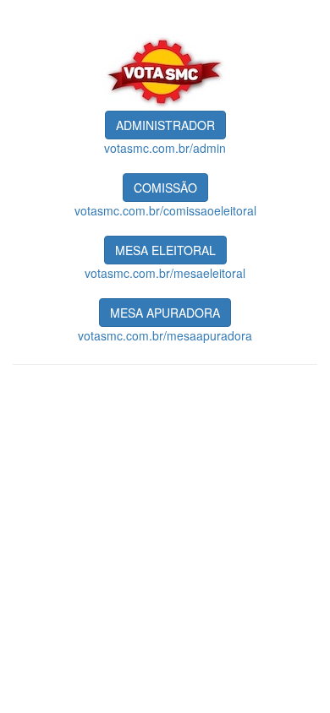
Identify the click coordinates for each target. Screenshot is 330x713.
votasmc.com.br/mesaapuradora (165, 335)
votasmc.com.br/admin (165, 147)
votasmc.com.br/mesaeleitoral (165, 272)
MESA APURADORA (165, 312)
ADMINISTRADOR (165, 125)
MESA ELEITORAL (165, 250)
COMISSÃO (165, 187)
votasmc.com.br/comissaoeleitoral (165, 210)
